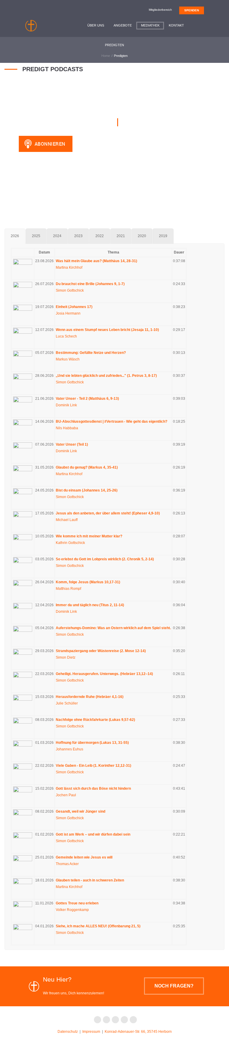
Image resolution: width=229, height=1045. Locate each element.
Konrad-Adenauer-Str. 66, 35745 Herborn (138, 1032)
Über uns (95, 25)
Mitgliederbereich (160, 9)
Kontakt (176, 25)
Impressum (91, 1032)
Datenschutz (68, 1032)
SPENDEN (191, 10)
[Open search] (199, 25)
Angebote (123, 25)
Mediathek (150, 25)
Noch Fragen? (174, 985)
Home (105, 55)
